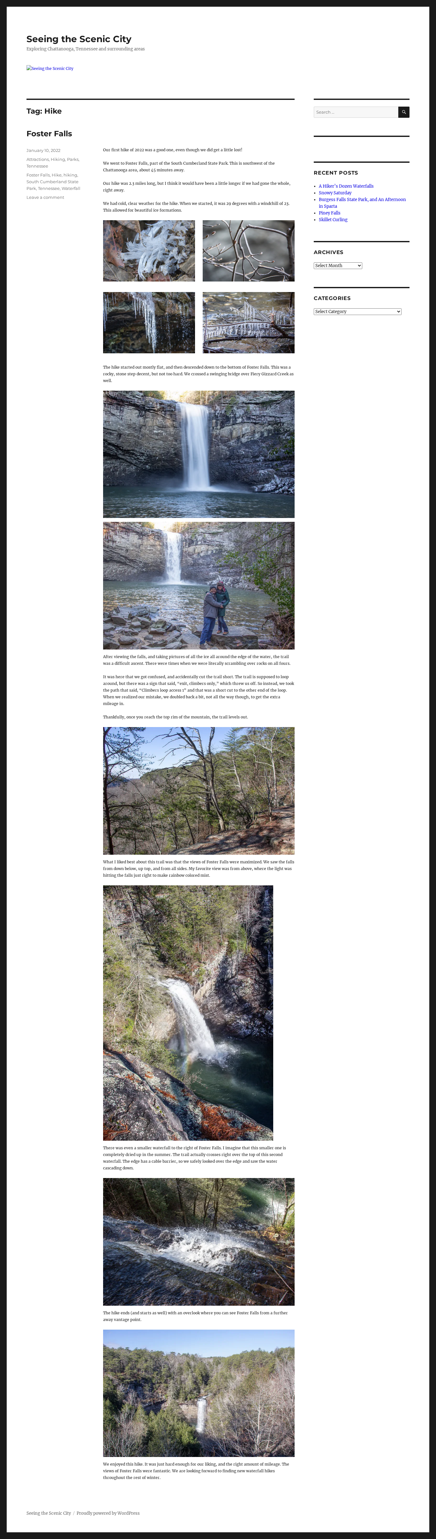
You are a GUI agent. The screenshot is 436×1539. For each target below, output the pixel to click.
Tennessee (37, 166)
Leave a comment (45, 197)
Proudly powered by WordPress (108, 1513)
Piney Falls (330, 213)
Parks (73, 159)
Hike (57, 174)
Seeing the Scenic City (79, 39)
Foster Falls (49, 133)
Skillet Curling (333, 219)
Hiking (58, 159)
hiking (70, 174)
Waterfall (71, 188)
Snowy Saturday (335, 193)
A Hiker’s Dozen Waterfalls (346, 186)
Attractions (37, 159)
